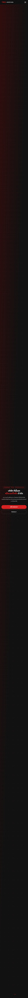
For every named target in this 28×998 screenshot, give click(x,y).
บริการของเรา (14, 507)
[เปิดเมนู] (25, 2)
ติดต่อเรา (14, 512)
